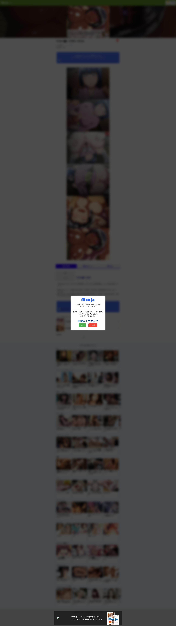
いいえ (92, 325)
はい (82, 325)
